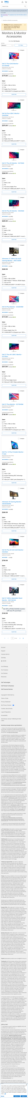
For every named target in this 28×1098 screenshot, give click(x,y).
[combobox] (14, 6)
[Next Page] (19, 638)
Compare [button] (22, 50)
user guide (6, 796)
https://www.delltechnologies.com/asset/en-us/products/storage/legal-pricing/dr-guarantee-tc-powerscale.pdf (12, 819)
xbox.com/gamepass (10, 836)
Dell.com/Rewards (7, 1078)
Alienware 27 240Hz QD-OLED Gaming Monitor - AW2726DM (11, 259)
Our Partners (4, 673)
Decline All (17, 1096)
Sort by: (3, 43)
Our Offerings (4, 666)
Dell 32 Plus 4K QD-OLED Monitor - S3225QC (13, 551)
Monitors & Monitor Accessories (10, 20)
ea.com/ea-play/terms (20, 836)
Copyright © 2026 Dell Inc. (7, 695)
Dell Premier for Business (7, 686)
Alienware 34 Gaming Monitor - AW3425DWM (12, 503)
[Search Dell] (25, 6)
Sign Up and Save (4, 14)
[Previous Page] (8, 638)
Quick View (14, 94)
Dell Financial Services (7, 689)
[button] (22, 2)
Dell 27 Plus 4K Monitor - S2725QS (13, 163)
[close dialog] (25, 25)
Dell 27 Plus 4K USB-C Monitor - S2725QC (12, 355)
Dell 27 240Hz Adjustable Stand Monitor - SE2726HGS (12, 599)
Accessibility (4, 715)
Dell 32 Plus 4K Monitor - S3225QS (13, 211)
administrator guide (13, 797)
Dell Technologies (5, 682)
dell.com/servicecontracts (12, 772)
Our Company (4, 670)
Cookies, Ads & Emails (6, 708)
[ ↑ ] (19, 772)
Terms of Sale (4, 698)
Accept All (24, 1096)
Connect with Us (5, 654)
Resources (3, 676)
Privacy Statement (5, 701)
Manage (2, 1096)
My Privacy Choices (6, 705)
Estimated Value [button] (5, 73)
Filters (21, 45)
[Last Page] (23, 638)
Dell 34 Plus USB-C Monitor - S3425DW (11, 114)
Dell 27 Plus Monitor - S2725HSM (12, 404)
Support (3, 651)
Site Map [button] (3, 657)
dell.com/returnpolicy (13, 732)
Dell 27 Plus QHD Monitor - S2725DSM (10, 64)
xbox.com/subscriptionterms (8, 831)
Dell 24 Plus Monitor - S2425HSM (12, 307)
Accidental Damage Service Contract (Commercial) (14, 785)
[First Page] (5, 638)
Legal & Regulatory (6, 712)
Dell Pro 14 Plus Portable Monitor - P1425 (13, 453)
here (16, 859)
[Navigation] (2, 2)
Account (3, 647)
